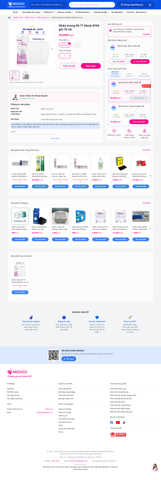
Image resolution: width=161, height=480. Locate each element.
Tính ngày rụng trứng (14, 399)
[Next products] (150, 175)
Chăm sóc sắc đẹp (64, 409)
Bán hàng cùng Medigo (66, 392)
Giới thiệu (10, 389)
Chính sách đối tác (64, 389)
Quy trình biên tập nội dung (120, 408)
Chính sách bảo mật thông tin (120, 405)
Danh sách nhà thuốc (66, 395)
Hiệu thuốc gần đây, (101, 467)
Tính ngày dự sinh (13, 395)
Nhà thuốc (130, 12)
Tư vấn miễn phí (140, 61)
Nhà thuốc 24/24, (49, 467)
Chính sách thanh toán (118, 389)
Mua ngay (91, 66)
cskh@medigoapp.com (44, 412)
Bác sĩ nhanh (83, 469)
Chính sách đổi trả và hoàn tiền (121, 399)
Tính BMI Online (13, 392)
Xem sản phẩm (119, 61)
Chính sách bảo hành (117, 402)
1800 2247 (49, 409)
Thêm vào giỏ (69, 66)
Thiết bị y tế (18, 17)
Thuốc (60, 425)
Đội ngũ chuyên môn (66, 399)
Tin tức (60, 432)
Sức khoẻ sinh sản (64, 422)
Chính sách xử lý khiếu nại (119, 392)
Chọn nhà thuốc (138, 122)
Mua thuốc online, (62, 467)
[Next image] (52, 48)
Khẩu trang (29, 17)
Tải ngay (70, 358)
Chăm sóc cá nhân (64, 412)
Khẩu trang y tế (43, 17)
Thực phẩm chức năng (66, 419)
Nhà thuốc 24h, (88, 467)
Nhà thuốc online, (76, 467)
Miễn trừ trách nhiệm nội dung (121, 412)
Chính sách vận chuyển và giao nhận (123, 395)
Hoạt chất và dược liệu (66, 429)
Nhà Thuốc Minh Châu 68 (129, 46)
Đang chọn (139, 98)
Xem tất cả (146, 150)
